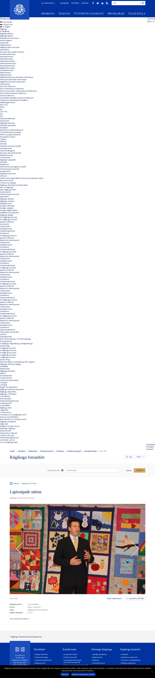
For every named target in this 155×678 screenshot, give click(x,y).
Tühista (128, 470)
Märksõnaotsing (6, 155)
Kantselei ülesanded (8, 125)
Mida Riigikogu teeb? (8, 190)
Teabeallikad (5, 405)
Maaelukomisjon (6, 59)
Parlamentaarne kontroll (9, 169)
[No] (152, 671)
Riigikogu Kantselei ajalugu (10, 364)
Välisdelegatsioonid (7, 102)
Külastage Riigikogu (7, 428)
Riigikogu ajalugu (6, 215)
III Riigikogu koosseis (8, 353)
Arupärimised (5, 171)
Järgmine (134, 549)
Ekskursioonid (5, 431)
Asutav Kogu (5, 359)
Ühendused (4, 121)
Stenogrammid (6, 148)
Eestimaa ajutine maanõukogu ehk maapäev (17, 362)
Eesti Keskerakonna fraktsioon (12, 88)
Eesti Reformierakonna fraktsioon (13, 93)
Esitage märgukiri (6, 208)
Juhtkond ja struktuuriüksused (11, 130)
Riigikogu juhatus (6, 33)
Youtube (102, 3)
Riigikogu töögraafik (8, 160)
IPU (1, 114)
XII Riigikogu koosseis (8, 235)
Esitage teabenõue (7, 206)
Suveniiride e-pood (7, 440)
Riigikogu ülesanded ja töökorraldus (14, 185)
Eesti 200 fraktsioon (8, 86)
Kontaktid (75, 3)
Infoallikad (116, 13)
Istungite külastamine (100, 654)
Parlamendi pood (99, 663)
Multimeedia (5, 369)
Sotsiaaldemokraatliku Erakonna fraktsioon (17, 98)
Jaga (130, 457)
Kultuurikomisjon (6, 56)
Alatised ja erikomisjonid (9, 240)
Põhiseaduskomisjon (8, 63)
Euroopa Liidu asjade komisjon (12, 52)
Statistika (3, 162)
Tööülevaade (5, 157)
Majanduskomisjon (7, 61)
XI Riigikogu (60, 451)
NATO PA (4, 105)
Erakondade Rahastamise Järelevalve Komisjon (72, 661)
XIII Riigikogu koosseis (8, 219)
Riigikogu (48, 13)
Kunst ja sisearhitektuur (9, 417)
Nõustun (65, 674)
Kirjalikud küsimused (8, 173)
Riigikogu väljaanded (8, 392)
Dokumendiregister (7, 150)
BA (1, 109)
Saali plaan (4, 43)
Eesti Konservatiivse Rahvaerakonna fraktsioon (18, 91)
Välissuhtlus (4, 196)
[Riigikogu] (19, 10)
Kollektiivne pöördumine (9, 212)
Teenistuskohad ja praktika (10, 132)
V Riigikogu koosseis (8, 348)
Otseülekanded (6, 375)
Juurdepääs (64, 3)
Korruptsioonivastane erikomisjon (13, 79)
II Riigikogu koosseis (8, 355)
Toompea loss (5, 412)
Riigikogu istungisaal (8, 421)
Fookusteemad (6, 378)
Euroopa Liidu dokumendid (10, 153)
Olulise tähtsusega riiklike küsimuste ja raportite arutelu (21, 178)
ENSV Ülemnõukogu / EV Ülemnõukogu (15, 339)
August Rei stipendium (8, 387)
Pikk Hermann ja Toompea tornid (13, 419)
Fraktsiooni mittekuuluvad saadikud (14, 100)
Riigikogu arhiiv (6, 408)
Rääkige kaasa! (6, 203)
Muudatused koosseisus (9, 38)
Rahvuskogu (5, 346)
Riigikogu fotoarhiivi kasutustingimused (26, 637)
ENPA (2, 107)
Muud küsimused (6, 180)
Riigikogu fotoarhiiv (7, 371)
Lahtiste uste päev (7, 435)
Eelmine (20, 549)
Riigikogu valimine (7, 199)
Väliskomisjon (5, 72)
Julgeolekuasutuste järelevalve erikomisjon (16, 77)
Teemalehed (5, 396)
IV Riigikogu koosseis (8, 350)
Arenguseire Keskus (7, 137)
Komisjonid (4, 49)
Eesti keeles (49, 3)
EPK (1, 116)
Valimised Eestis (69, 657)
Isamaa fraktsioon (7, 95)
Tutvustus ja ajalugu (89, 13)
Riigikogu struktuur (7, 201)
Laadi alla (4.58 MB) (136, 598)
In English (6, 26)
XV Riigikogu (4, 31)
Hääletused (4, 164)
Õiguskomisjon (6, 75)
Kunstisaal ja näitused (8, 433)
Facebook (93, 3)
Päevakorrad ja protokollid (10, 146)
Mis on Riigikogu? (7, 187)
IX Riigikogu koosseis (8, 284)
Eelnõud (3, 141)
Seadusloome (5, 192)
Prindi (139, 457)
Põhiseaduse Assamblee (9, 332)
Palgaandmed (5, 45)
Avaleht (12, 451)
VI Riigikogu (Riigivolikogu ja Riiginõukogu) (16, 343)
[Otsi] (142, 3)
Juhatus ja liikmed (7, 222)
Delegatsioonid (6, 229)
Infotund (3, 176)
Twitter (98, 3)
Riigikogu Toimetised (8, 394)
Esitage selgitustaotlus (9, 210)
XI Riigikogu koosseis (8, 251)
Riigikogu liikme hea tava (9, 47)
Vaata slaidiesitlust (114, 598)
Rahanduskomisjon (7, 66)
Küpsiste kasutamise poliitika (83, 674)
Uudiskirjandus (5, 403)
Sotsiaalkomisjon (6, 70)
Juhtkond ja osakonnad (129, 657)
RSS (107, 3)
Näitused (96, 660)
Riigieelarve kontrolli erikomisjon (12, 82)
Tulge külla (136, 13)
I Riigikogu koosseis (7, 357)
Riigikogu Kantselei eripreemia (11, 389)
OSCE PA (3, 111)
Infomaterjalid (5, 398)
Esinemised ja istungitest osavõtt (13, 167)
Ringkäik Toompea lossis (9, 426)
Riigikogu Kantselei (7, 123)
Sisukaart (84, 3)
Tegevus (64, 13)
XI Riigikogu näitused (74, 451)
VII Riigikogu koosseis (8, 316)
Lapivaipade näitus (90, 451)
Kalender (3, 144)
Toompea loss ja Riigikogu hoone (13, 414)
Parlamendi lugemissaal (9, 401)
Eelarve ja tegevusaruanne (10, 134)
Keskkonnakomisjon (8, 54)
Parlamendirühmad (7, 118)
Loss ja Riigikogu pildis (9, 442)
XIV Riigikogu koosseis (8, 217)
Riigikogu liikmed (6, 36)
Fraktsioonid (5, 84)
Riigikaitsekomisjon (7, 68)
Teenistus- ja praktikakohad (130, 660)
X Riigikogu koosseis (8, 268)
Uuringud (3, 382)
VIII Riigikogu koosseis (8, 300)
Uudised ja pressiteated (9, 380)
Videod (2, 373)
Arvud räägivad (6, 40)
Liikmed (3, 334)
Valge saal (4, 424)
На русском (7, 24)
